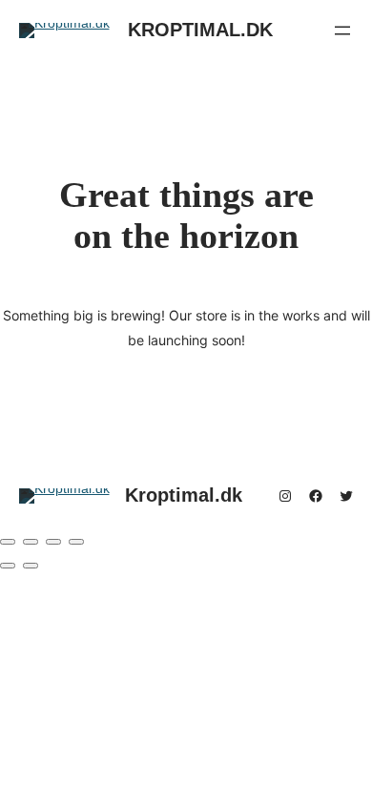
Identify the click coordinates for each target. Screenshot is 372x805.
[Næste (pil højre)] (30, 565)
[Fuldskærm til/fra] (30, 542)
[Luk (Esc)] (76, 542)
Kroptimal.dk (200, 29)
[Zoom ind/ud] (7, 542)
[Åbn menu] (342, 30)
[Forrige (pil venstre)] (7, 565)
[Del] (53, 542)
